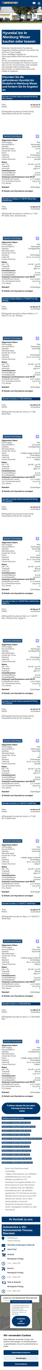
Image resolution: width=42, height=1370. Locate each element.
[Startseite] (10, 2)
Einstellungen (21, 1358)
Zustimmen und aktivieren (21, 1321)
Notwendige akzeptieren (21, 1352)
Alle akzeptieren (21, 1364)
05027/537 (12, 1249)
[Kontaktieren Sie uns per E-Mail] (34, 3)
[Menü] (39, 3)
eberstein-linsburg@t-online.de (21, 1245)
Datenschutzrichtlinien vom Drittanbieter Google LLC (19, 1311)
